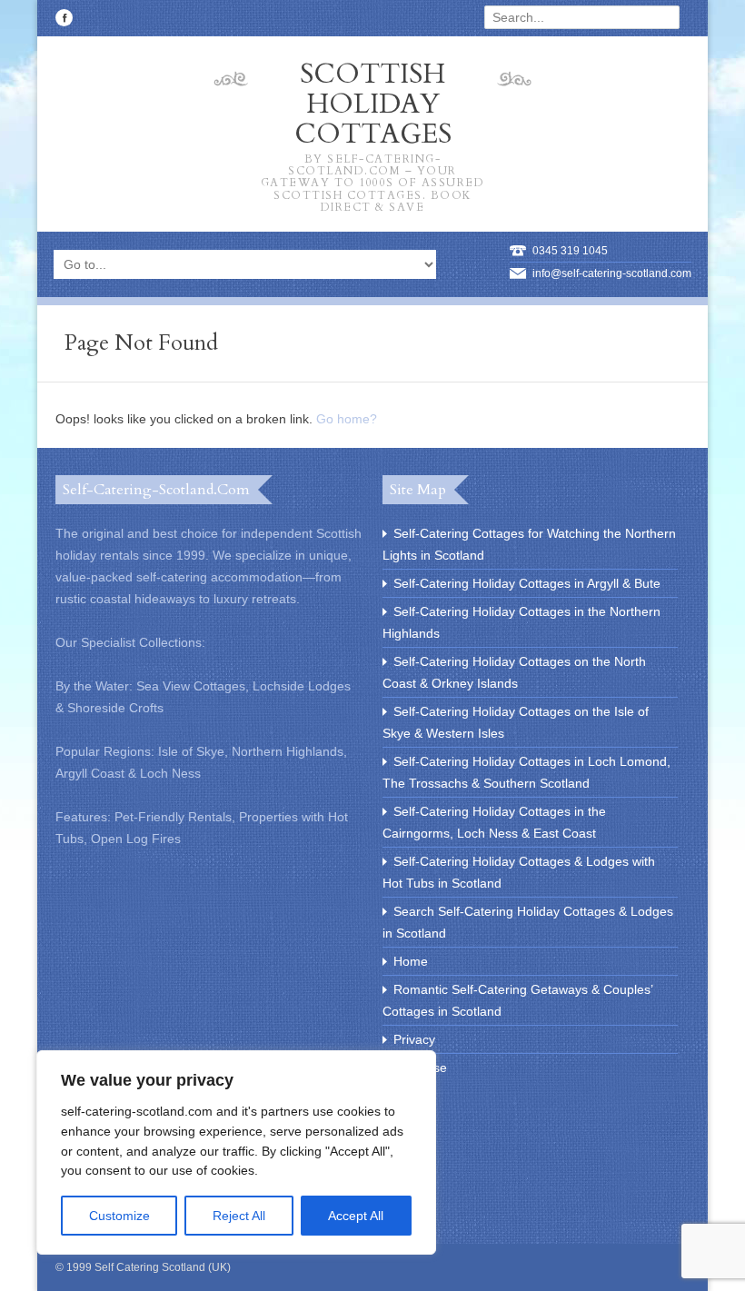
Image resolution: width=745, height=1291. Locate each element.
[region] (236, 1152)
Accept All (355, 1215)
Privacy (414, 1039)
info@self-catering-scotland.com (611, 273)
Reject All (239, 1215)
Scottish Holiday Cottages (373, 134)
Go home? (346, 419)
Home (410, 961)
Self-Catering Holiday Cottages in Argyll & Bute (527, 583)
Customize (119, 1215)
